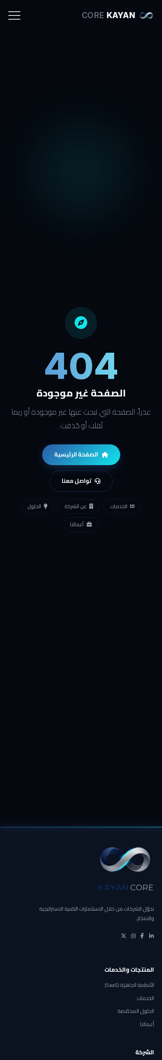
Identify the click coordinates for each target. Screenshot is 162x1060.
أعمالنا (77, 524)
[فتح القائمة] (14, 15)
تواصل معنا (77, 480)
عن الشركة (75, 506)
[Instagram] (133, 939)
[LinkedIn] (151, 939)
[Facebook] (142, 939)
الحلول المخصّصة (136, 1011)
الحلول (34, 506)
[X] (124, 939)
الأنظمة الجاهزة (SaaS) (129, 985)
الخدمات (118, 506)
